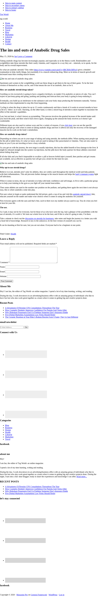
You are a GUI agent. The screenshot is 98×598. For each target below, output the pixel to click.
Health (13, 234)
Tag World (4, 14)
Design (8, 430)
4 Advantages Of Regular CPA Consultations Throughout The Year (32, 308)
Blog (7, 425)
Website (3, 276)
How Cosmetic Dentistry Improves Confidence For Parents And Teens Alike (36, 310)
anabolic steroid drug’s (82, 194)
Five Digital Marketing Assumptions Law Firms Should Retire (30, 315)
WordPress (53, 595)
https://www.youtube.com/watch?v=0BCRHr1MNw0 (55, 70)
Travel (7, 439)
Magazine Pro (22, 595)
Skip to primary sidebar (14, 8)
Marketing (9, 437)
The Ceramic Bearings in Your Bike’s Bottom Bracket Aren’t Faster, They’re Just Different (41, 317)
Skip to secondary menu (14, 5)
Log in (61, 595)
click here (68, 125)
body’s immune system (84, 174)
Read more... (82, 476)
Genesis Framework (39, 595)
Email (2, 272)
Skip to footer (10, 10)
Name (2, 267)
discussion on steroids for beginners (39, 218)
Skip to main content (13, 3)
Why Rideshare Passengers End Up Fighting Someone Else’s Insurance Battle (36, 312)
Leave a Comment (24, 56)
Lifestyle (8, 434)
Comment (4, 262)
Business (8, 428)
